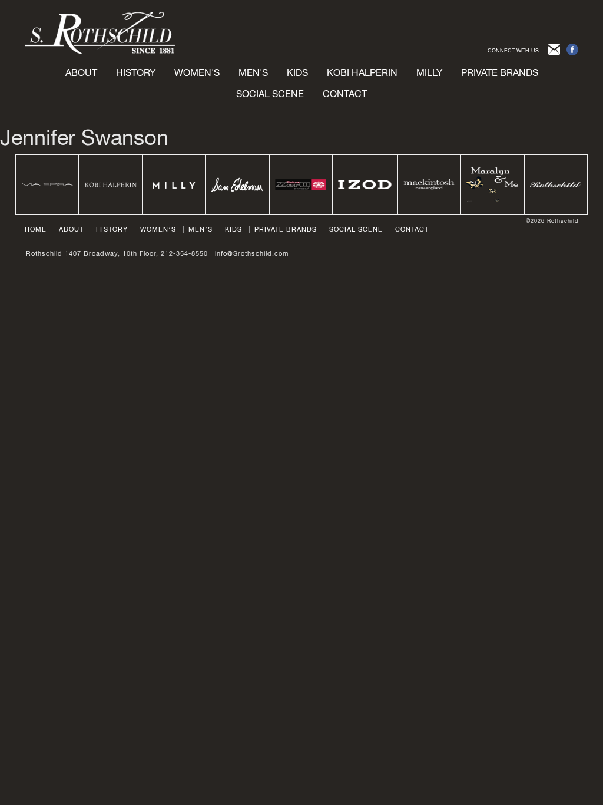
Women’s (158, 229)
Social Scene (270, 93)
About (81, 72)
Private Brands (285, 229)
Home (36, 229)
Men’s (200, 229)
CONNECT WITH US (513, 50)
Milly (429, 72)
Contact (345, 93)
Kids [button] (297, 72)
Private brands (499, 72)
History (135, 72)
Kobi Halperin (362, 72)
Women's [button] (197, 72)
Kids (233, 229)
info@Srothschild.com (252, 253)
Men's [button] (253, 72)
